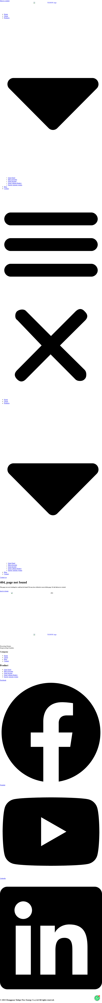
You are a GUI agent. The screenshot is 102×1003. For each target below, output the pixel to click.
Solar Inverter (12, 181)
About (6, 16)
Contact (6, 188)
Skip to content (4, 1)
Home (6, 14)
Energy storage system (15, 185)
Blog (5, 187)
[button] (51, 294)
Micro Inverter (12, 179)
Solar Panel (11, 178)
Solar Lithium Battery (15, 183)
